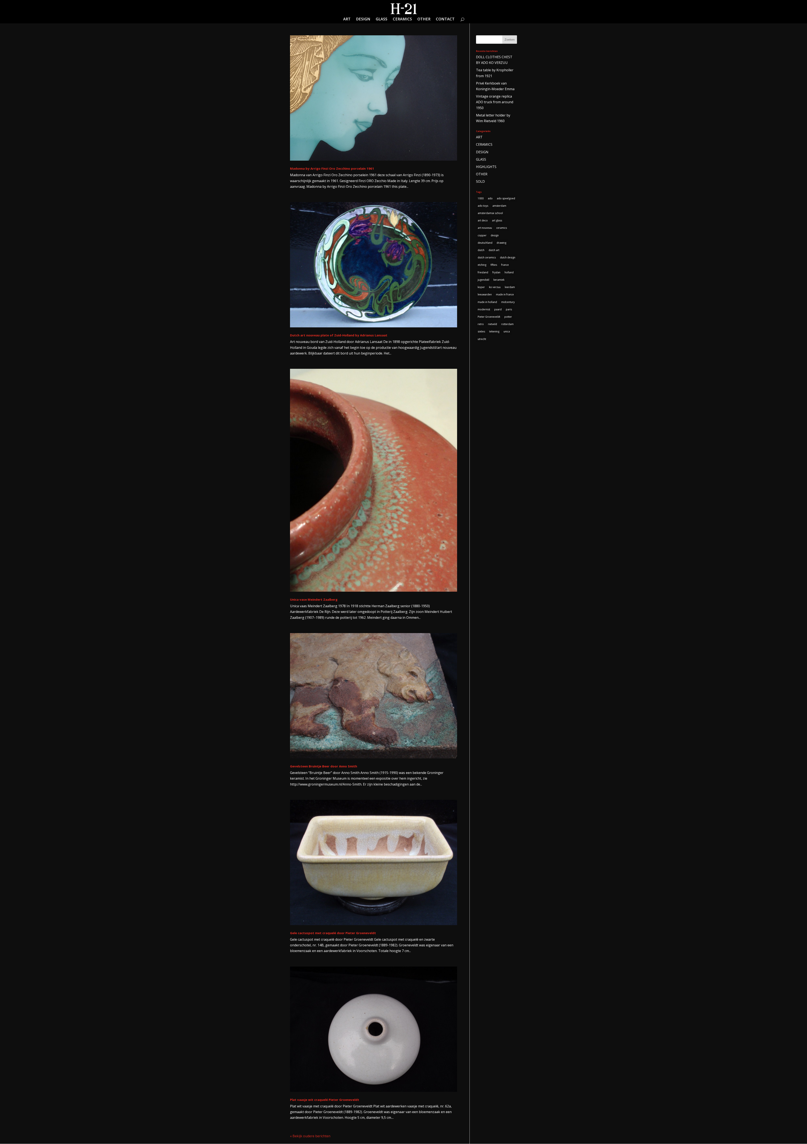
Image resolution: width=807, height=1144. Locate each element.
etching (482, 265)
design (495, 235)
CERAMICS (402, 19)
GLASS (381, 19)
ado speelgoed (506, 198)
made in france (505, 294)
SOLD (480, 181)
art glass (497, 220)
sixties (481, 331)
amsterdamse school (490, 213)
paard (498, 309)
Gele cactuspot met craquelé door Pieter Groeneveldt (333, 933)
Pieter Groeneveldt (489, 317)
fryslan (496, 272)
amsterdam (499, 206)
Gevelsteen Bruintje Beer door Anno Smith (323, 766)
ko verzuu (495, 287)
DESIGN (363, 19)
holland (509, 272)
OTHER (423, 19)
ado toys (483, 206)
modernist (484, 309)
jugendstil (483, 280)
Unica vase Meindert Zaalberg (314, 599)
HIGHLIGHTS (486, 166)
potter (508, 317)
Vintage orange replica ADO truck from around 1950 (494, 102)
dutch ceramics (487, 257)
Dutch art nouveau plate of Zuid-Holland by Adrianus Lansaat (338, 335)
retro (481, 324)
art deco (483, 220)
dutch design (507, 257)
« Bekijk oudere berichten (310, 1136)
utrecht (482, 339)
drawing (501, 243)
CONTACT (445, 19)
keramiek (498, 280)
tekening (494, 331)
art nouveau (485, 228)
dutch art (494, 250)
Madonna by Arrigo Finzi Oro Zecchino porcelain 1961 (332, 168)
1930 (481, 198)
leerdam (510, 287)
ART (347, 19)
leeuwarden (485, 294)
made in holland (487, 302)
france (505, 265)
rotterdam (507, 324)
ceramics (501, 228)
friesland (483, 272)
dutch (481, 250)
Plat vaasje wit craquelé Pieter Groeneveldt (324, 1100)
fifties (494, 265)
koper (481, 287)
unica (507, 331)
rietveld (492, 324)
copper (482, 235)
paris (509, 309)
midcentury (508, 302)
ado (490, 198)
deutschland (485, 243)
